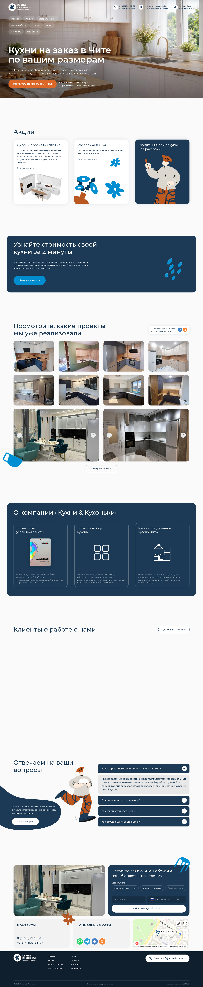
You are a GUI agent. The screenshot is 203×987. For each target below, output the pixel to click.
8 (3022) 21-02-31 (127, 6)
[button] (174, 629)
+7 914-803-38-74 (127, 8)
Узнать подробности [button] (88, 159)
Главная (51, 956)
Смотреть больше (101, 468)
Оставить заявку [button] (25, 168)
